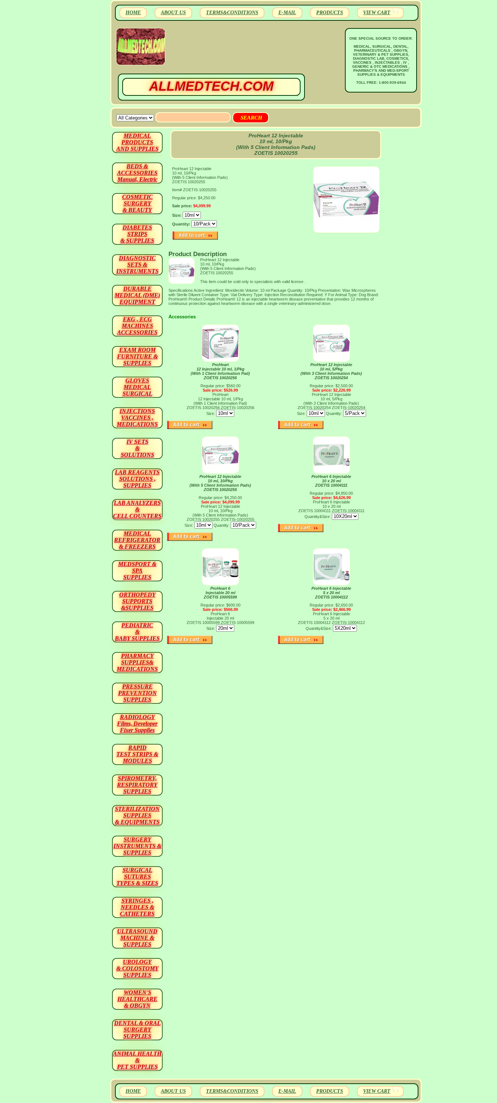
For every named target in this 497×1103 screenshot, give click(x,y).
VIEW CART (376, 12)
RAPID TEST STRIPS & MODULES (137, 754)
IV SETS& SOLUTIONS (137, 448)
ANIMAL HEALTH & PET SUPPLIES (137, 1060)
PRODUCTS (329, 12)
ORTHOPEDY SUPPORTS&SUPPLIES (137, 601)
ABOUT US (173, 12)
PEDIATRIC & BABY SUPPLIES (137, 631)
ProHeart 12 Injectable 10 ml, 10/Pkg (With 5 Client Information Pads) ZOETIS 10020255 (220, 483)
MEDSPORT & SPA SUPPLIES (137, 570)
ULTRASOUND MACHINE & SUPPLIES (137, 937)
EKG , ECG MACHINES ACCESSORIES (137, 325)
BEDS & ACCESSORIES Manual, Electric (137, 172)
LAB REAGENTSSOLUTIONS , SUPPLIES (137, 478)
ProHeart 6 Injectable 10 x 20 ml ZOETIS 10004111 (331, 480)
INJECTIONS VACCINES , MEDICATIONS (137, 417)
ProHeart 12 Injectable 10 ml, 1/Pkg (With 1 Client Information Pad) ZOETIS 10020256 (220, 371)
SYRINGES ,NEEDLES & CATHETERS (137, 907)
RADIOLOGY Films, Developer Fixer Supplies (137, 723)
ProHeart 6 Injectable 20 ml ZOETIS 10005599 (220, 592)
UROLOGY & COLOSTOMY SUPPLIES (137, 968)
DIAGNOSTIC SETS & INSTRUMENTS (137, 264)
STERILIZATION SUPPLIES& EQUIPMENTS (137, 815)
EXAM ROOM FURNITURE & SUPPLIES (137, 356)
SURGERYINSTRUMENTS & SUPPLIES (138, 846)
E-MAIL (287, 12)
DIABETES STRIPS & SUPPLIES (137, 234)
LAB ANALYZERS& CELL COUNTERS (137, 509)
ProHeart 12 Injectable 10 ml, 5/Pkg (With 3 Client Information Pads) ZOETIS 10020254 (331, 371)
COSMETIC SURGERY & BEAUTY (137, 203)
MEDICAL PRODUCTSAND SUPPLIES (137, 142)
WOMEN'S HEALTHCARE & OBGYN (138, 999)
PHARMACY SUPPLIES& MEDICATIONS (137, 662)
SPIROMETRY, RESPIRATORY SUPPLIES (137, 784)
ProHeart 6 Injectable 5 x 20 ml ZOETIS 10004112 (331, 592)
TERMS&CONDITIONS (232, 12)
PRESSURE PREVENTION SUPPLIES (137, 693)
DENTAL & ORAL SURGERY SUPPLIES (137, 1029)
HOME (133, 12)
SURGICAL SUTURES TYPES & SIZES (137, 876)
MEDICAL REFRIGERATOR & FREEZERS (137, 540)
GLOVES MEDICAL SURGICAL (137, 387)
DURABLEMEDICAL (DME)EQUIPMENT (137, 295)
